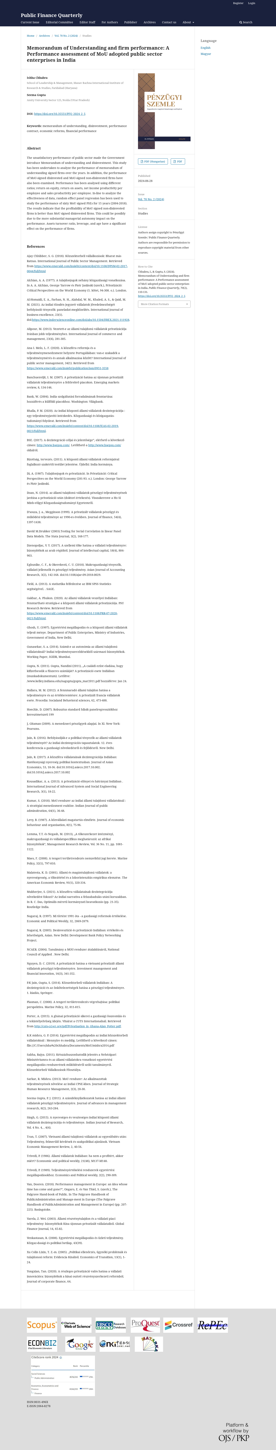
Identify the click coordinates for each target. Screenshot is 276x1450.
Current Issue (30, 22)
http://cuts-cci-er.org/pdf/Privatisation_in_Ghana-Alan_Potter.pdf (77, 1026)
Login (251, 3)
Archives (150, 22)
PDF (179, 161)
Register (238, 3)
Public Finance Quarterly (51, 15)
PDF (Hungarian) (154, 161)
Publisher (130, 22)
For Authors (110, 22)
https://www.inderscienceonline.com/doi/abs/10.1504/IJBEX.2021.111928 (80, 320)
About (187, 22)
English (206, 48)
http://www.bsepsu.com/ (53, 445)
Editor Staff (87, 22)
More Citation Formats (155, 304)
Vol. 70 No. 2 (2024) (66, 35)
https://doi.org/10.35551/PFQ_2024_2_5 (59, 114)
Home (30, 35)
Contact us (169, 22)
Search (247, 22)
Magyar (206, 54)
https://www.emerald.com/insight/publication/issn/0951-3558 (68, 368)
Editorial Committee (59, 22)
